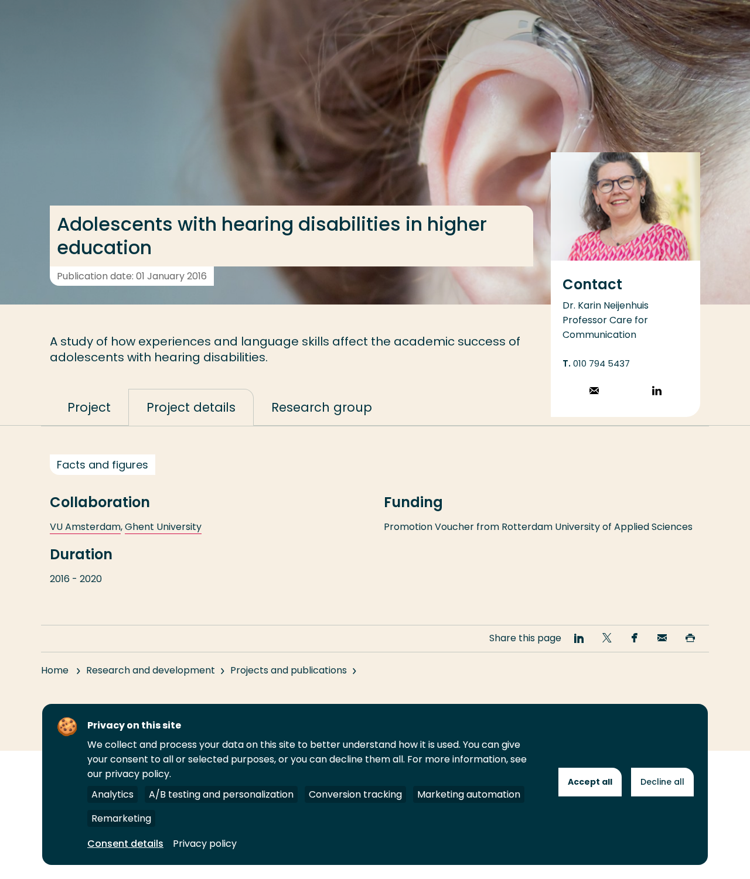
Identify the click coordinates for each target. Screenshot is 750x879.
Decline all (662, 782)
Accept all (590, 782)
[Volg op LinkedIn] (657, 392)
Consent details (125, 843)
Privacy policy (205, 843)
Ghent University (163, 526)
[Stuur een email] (594, 392)
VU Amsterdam (85, 526)
